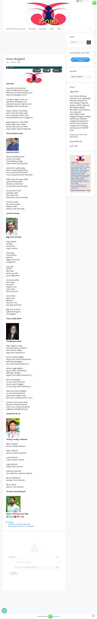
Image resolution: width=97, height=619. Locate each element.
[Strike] (22, 567)
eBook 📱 (57, 71)
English (80, 1)
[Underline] (20, 567)
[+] (37, 567)
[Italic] (18, 567)
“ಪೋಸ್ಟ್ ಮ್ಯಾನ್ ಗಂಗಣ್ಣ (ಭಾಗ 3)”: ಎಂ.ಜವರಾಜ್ (21, 526)
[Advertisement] (34, 43)
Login (57, 557)
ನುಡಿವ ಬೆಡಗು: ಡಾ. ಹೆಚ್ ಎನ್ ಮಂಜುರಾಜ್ (19, 524)
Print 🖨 (37, 71)
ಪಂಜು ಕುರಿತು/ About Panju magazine (16, 29)
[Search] (89, 42)
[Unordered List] (27, 567)
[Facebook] (7, 517)
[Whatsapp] (10, 517)
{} (35, 567)
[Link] (33, 567)
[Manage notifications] (93, 615)
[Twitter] (12, 517)
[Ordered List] (24, 567)
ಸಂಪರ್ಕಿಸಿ (51, 29)
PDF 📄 (46, 71)
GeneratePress (55, 616)
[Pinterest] (15, 517)
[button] (90, 29)
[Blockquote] (29, 567)
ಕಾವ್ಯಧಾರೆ (10, 522)
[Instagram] (18, 517)
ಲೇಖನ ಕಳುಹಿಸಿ (32, 29)
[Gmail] (20, 517)
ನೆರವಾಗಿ (59, 29)
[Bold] (16, 567)
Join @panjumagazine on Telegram (81, 59)
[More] (23, 517)
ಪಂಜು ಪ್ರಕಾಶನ (42, 29)
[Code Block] (31, 567)
